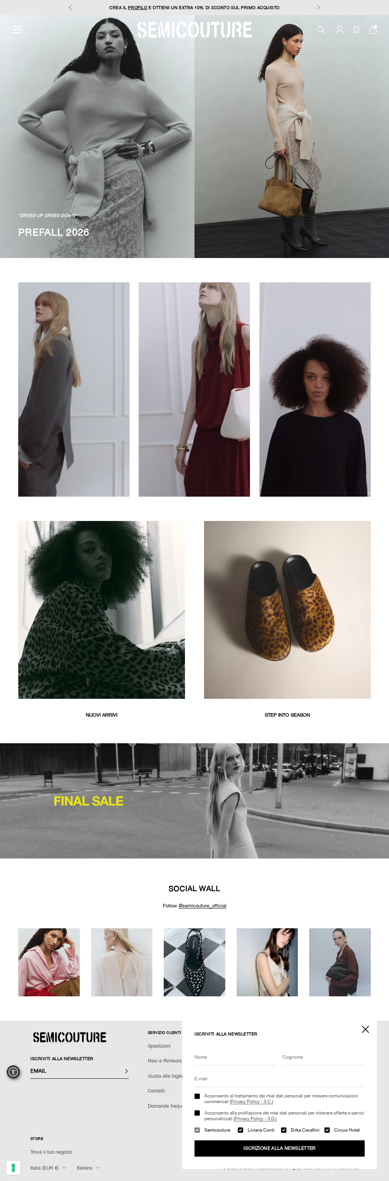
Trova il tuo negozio (51, 1152)
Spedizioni (159, 1046)
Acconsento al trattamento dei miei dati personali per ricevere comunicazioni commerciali (281, 1098)
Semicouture (217, 1130)
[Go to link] (194, 800)
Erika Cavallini (305, 1130)
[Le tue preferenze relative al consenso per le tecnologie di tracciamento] (13, 1167)
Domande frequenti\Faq (174, 1106)
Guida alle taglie (165, 1076)
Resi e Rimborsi (165, 1061)
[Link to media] (101, 610)
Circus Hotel (347, 1130)
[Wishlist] (356, 29)
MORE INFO (248, 7)
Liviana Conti (261, 1130)
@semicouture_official (202, 906)
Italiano (84, 1168)
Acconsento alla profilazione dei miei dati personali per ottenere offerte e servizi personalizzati (284, 1115)
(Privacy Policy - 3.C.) (251, 1101)
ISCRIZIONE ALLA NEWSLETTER (279, 1148)
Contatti (156, 1091)
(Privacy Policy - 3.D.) (255, 1118)
